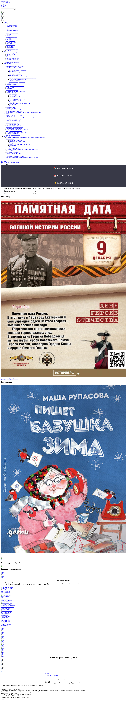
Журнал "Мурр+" (10, 87)
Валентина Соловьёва (6, 588)
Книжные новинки (11, 92)
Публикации (9, 39)
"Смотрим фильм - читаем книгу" (17, 79)
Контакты (8, 29)
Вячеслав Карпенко (5, 601)
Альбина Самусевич (6, 620)
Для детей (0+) (13, 94)
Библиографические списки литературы (19, 144)
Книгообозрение (10, 107)
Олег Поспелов (4, 599)
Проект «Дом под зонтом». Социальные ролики (18, 109)
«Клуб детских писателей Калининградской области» (22, 78)
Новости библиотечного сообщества (15, 150)
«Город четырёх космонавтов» (14, 131)
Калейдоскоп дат (10, 56)
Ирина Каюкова (5, 593)
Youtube (2, 6)
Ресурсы (8, 34)
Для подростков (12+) (14, 96)
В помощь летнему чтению (13, 133)
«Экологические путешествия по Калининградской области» (21, 117)
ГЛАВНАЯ (6, 22)
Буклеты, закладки (14, 148)
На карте (3, 3)
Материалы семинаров (12, 152)
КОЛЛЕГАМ (7, 136)
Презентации (12, 145)
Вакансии (8, 50)
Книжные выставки (11, 108)
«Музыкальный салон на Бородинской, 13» (17, 129)
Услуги (8, 35)
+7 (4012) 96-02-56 (5, 2)
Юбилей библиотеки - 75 (12, 30)
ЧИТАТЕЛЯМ (7, 63)
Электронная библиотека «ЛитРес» (15, 86)
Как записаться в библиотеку (13, 31)
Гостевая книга (10, 47)
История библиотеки (11, 26)
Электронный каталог (12, 33)
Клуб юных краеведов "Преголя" (17, 70)
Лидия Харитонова (5, 591)
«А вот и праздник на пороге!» (14, 120)
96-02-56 (47, 674)
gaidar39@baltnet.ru (5, 1)
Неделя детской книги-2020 (13, 135)
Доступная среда (10, 45)
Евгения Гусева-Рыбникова (7, 607)
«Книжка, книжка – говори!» (13, 125)
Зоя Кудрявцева (4, 615)
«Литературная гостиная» (12, 124)
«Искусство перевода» (12, 123)
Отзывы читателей (11, 42)
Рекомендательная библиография (17, 141)
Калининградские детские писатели (15, 91)
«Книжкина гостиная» (15, 80)
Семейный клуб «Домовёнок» (17, 82)
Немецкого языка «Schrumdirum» (17, 72)
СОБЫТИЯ (6, 51)
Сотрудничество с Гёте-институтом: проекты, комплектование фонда (23, 112)
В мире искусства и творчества (14, 111)
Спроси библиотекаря (11, 64)
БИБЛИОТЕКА (7, 23)
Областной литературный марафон (15, 156)
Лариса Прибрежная (6, 612)
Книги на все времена (12, 90)
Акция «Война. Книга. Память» (14, 128)
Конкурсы (9, 83)
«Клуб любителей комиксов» (16, 75)
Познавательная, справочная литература (19, 103)
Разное (11, 146)
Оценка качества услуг (12, 49)
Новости (8, 55)
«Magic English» (13, 71)
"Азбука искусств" (11, 116)
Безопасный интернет (11, 84)
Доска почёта (9, 60)
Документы (9, 38)
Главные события (10, 54)
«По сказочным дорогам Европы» (15, 121)
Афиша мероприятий (11, 53)
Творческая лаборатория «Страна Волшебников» (21, 76)
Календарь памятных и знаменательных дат (20, 143)
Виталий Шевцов (5, 625)
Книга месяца (9, 88)
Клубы (8, 68)
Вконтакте (3, 5)
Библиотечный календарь (12, 59)
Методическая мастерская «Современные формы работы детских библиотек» (25, 137)
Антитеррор (9, 46)
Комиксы (11, 105)
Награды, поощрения (11, 37)
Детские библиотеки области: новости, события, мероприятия (22, 149)
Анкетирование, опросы (12, 62)
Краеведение (12, 101)
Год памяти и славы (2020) (13, 58)
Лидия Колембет (5, 623)
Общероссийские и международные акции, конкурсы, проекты (22, 157)
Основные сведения (11, 25)
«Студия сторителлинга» (15, 74)
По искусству (12, 104)
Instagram (3, 7)
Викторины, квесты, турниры (13, 67)
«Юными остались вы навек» (13, 119)
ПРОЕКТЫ (6, 113)
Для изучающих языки (15, 100)
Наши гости (9, 43)
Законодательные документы (13, 153)
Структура (9, 27)
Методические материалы (15, 140)
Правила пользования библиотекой (15, 66)
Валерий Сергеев (5, 609)
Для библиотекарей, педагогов (17, 99)
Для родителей (13, 98)
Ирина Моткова (5, 617)
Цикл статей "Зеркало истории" (14, 115)
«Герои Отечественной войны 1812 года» (16, 132)
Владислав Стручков (6, 604)
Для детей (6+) (13, 95)
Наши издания (10, 139)
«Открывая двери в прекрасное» (14, 127)
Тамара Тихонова (5, 596)
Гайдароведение (10, 41)
